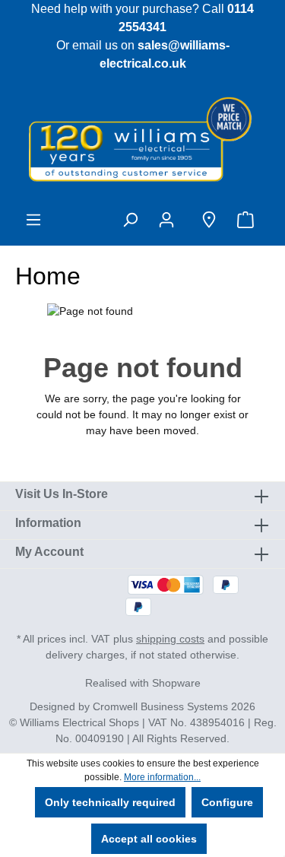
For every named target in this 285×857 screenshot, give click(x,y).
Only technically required (110, 802)
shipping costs (170, 639)
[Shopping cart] (248, 220)
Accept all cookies (149, 839)
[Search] (130, 220)
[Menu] (33, 220)
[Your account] (169, 220)
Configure (227, 802)
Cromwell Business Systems (160, 706)
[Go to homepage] (142, 138)
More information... (162, 777)
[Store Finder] (209, 220)
